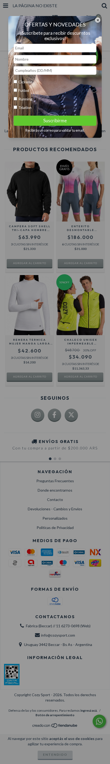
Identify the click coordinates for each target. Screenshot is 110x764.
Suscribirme (55, 120)
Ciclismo (25, 82)
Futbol (23, 90)
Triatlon (25, 107)
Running (25, 99)
